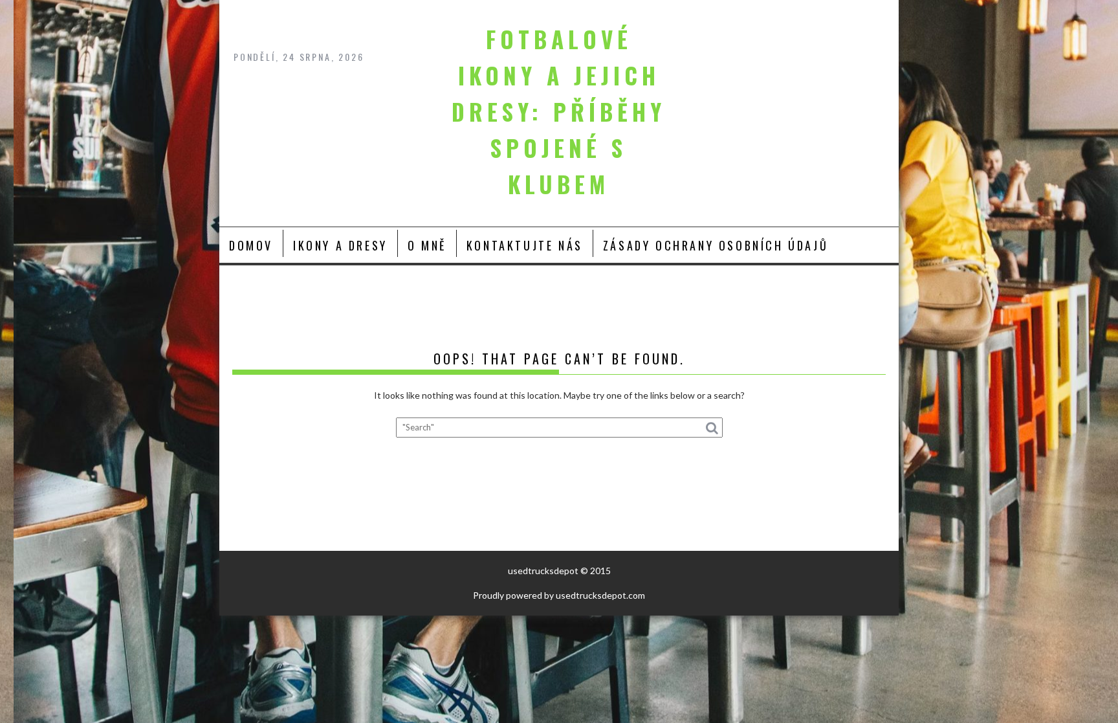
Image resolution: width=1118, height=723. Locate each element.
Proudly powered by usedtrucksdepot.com (559, 595)
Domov (251, 245)
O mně (427, 245)
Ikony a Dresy (340, 245)
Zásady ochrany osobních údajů (715, 245)
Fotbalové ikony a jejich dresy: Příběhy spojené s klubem (559, 111)
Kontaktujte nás (524, 245)
